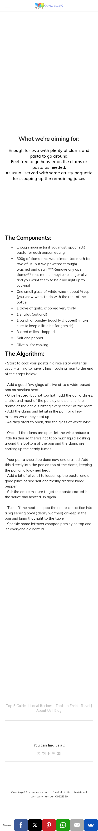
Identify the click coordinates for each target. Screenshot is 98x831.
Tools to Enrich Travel (72, 706)
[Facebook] (21, 825)
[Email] (77, 825)
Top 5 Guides (16, 706)
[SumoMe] (91, 825)
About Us (43, 710)
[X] (35, 825)
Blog (58, 710)
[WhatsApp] (63, 825)
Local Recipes (41, 706)
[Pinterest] (49, 825)
